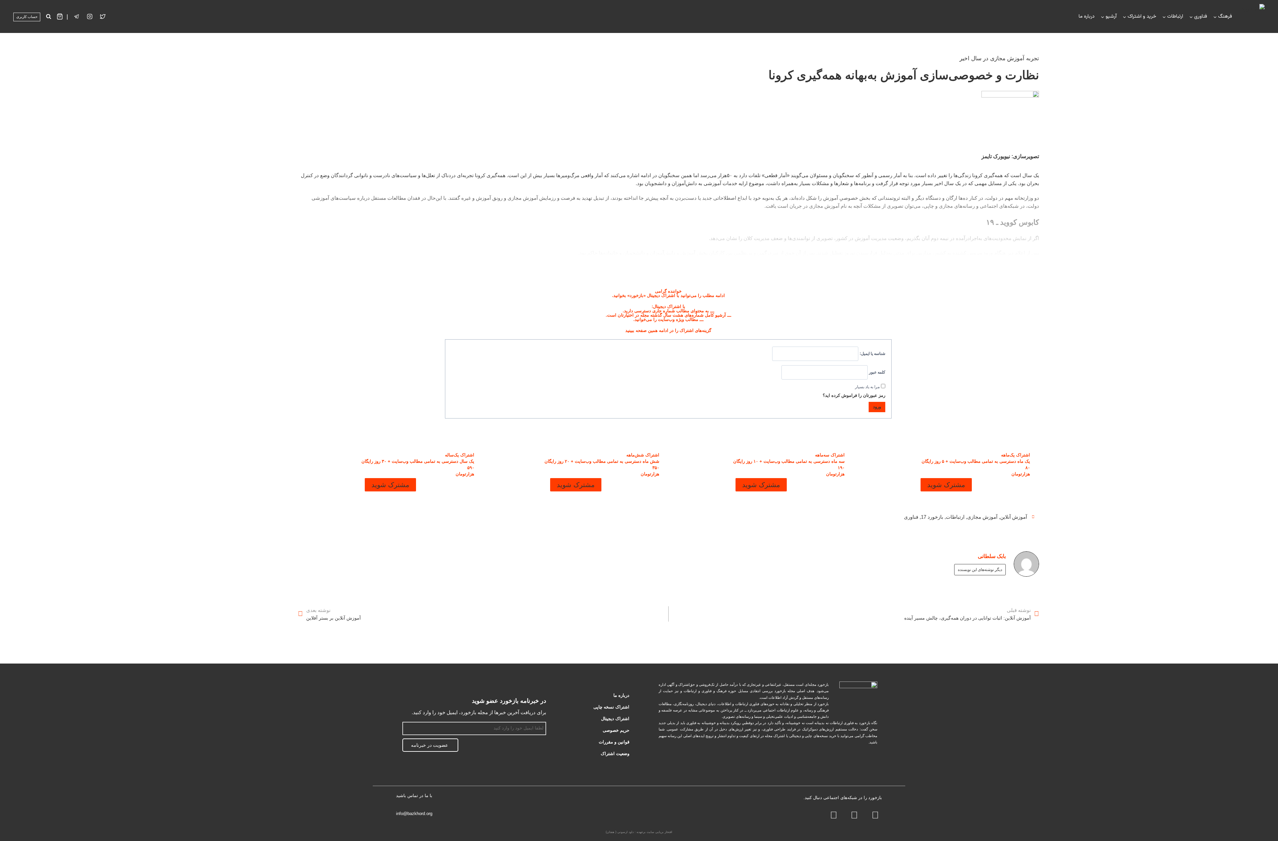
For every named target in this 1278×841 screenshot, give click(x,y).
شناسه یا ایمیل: (872, 353)
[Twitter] (102, 16)
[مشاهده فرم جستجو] (48, 16)
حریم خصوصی (616, 730)
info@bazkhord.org (414, 813)
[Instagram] (90, 16)
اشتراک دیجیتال (615, 718)
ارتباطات (955, 517)
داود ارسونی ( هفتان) (620, 832)
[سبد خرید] (60, 16)
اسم (542, 717)
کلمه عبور (877, 372)
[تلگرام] (77, 16)
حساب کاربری (27, 17)
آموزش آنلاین (1013, 517)
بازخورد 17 (932, 517)
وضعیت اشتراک (615, 753)
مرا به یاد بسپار (867, 387)
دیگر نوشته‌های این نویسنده (980, 569)
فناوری (911, 517)
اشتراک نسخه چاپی (611, 706)
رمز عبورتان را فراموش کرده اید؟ (854, 395)
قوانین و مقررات (614, 741)
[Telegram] (854, 815)
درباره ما (1087, 16)
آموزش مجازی (982, 517)
